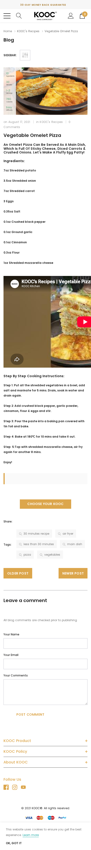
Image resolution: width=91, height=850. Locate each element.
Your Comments (16, 675)
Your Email (11, 655)
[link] (8, 787)
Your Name (11, 634)
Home (8, 31)
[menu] (7, 15)
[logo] (45, 15)
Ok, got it (14, 843)
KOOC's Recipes (28, 31)
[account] (71, 15)
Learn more (31, 835)
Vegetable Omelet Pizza (32, 135)
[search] (19, 15)
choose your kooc (45, 504)
